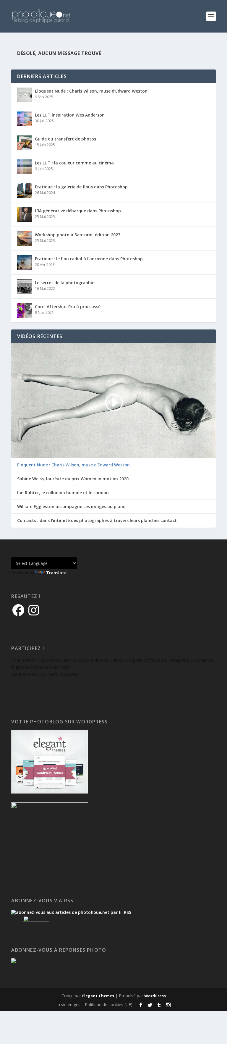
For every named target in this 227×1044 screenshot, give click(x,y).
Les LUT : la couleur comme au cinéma (74, 163)
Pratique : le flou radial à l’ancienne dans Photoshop (89, 258)
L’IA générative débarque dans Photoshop (78, 211)
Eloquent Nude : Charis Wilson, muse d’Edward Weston (91, 91)
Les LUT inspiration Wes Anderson (70, 115)
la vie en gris (68, 1004)
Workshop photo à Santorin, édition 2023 (77, 234)
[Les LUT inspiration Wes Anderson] (24, 118)
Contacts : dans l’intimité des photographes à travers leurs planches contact (97, 520)
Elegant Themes (98, 995)
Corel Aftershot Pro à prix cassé (67, 306)
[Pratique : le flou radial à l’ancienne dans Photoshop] (24, 262)
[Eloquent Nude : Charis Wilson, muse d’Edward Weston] (24, 95)
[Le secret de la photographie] (24, 286)
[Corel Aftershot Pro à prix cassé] (24, 310)
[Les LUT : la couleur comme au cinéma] (24, 166)
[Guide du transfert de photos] (24, 142)
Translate (56, 573)
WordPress (155, 995)
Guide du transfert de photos (65, 139)
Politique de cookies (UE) (108, 1004)
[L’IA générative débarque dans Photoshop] (24, 214)
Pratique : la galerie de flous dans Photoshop (81, 187)
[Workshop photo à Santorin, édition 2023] (24, 238)
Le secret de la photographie (64, 282)
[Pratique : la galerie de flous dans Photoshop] (24, 190)
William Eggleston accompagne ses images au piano (71, 506)
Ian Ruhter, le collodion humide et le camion (63, 492)
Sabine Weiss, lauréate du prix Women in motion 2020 (73, 478)
